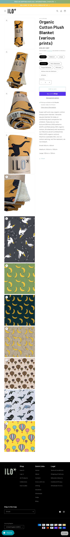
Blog (36, 501)
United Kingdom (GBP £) (13, 527)
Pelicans (58, 67)
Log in (22, 474)
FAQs (37, 497)
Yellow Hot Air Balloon (49, 71)
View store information (48, 107)
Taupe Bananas (46, 67)
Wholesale (38, 493)
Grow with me (39, 482)
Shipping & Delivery (57, 474)
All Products (24, 478)
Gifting (37, 485)
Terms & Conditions (57, 470)
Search (22, 470)
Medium (52, 57)
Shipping (49, 50)
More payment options (52, 98)
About (37, 474)
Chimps (43, 63)
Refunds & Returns (57, 478)
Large (61, 57)
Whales (44, 75)
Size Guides (23, 485)
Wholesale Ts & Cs (56, 485)
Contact (37, 478)
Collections (23, 482)
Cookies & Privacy (56, 482)
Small (43, 57)
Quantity (41, 79)
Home (37, 470)
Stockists (38, 489)
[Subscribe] (33, 512)
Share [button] (43, 158)
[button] (5, 11)
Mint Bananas (55, 63)
